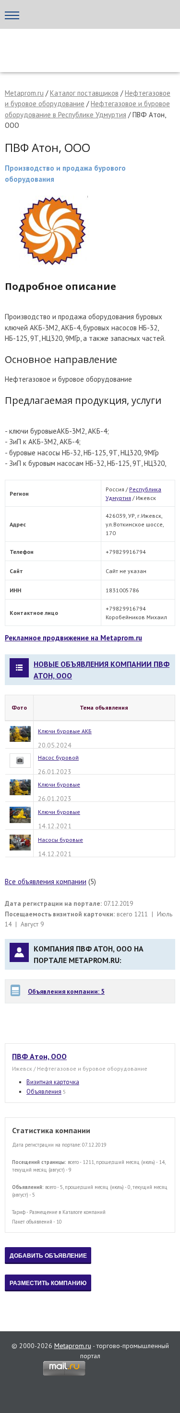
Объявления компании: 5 (66, 991)
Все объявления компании (45, 881)
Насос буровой (58, 757)
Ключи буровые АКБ (65, 731)
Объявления (43, 1092)
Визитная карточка (52, 1082)
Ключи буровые (59, 784)
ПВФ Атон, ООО (39, 1056)
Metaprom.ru (24, 93)
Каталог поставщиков (84, 93)
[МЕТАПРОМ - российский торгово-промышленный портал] (90, 48)
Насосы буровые (60, 839)
